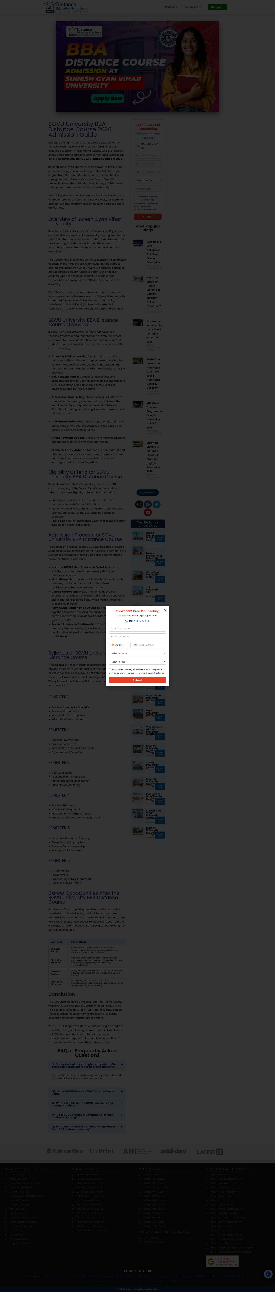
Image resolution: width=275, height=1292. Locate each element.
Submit (137, 680)
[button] (165, 610)
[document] (137, 646)
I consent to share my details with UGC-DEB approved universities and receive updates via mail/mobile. (136, 671)
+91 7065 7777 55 (139, 621)
